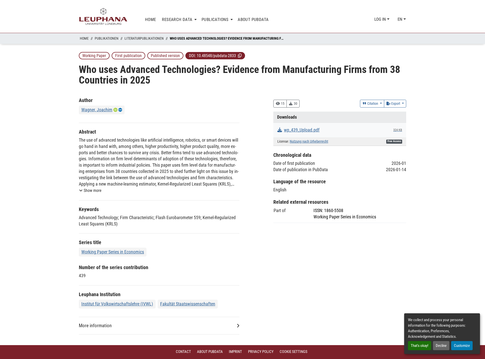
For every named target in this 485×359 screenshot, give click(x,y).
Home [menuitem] (150, 19)
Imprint (235, 351)
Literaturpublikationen (144, 38)
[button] (239, 56)
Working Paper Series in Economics (112, 251)
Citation (373, 103)
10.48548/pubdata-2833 (216, 55)
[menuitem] (179, 19)
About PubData (210, 351)
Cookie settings (293, 351)
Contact (183, 351)
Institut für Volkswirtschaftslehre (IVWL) (117, 303)
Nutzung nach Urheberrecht (309, 141)
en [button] (400, 19)
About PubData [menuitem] (253, 19)
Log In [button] (380, 19)
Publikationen (106, 38)
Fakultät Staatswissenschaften (187, 303)
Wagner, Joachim (96, 109)
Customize (462, 345)
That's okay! (419, 345)
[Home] (103, 16)
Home (84, 38)
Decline (441, 345)
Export (396, 103)
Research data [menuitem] (177, 19)
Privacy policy (261, 351)
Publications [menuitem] (215, 19)
